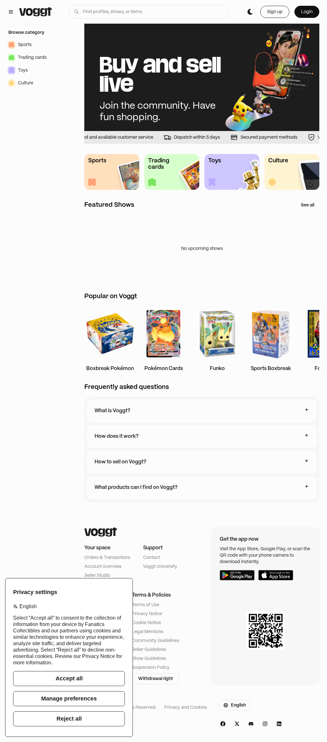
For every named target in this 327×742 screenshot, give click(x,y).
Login (307, 12)
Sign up (275, 12)
